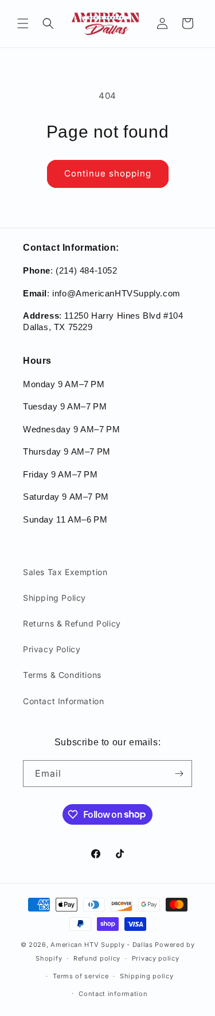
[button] (23, 23)
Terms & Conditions (62, 675)
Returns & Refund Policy (72, 623)
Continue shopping (107, 173)
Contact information (113, 994)
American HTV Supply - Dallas (101, 945)
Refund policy (96, 958)
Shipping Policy (54, 598)
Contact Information (63, 701)
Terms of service (80, 976)
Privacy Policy (51, 649)
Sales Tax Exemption (65, 572)
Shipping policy (147, 976)
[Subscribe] (178, 773)
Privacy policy (155, 958)
